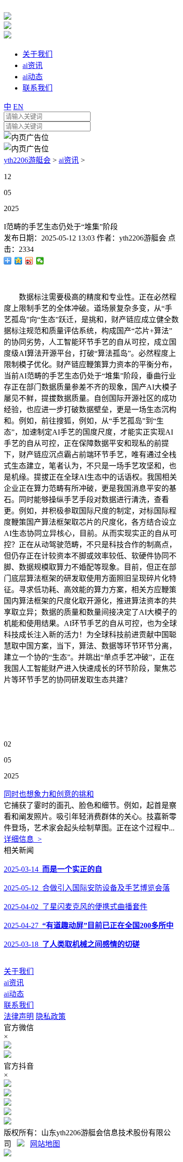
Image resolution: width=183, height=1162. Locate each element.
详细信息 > (23, 839)
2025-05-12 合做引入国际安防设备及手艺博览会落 (87, 888)
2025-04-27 (89, 925)
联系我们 (19, 1005)
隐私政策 (51, 1016)
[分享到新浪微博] (29, 260)
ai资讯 (69, 160)
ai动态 (14, 994)
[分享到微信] (40, 260)
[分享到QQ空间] (19, 260)
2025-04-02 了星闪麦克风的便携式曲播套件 (75, 907)
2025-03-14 (53, 869)
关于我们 (19, 971)
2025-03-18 (72, 944)
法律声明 (19, 1016)
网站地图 (45, 1144)
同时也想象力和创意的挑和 (49, 794)
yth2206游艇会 (27, 160)
